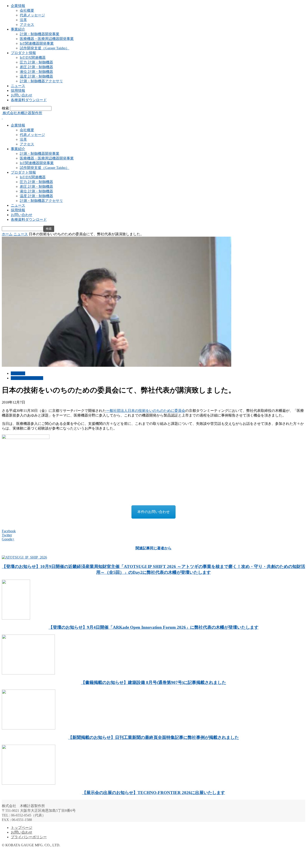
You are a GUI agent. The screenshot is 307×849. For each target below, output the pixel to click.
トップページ (21, 827)
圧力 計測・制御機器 (36, 62)
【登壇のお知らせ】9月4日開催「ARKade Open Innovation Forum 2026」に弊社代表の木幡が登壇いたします (153, 627)
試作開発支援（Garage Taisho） (44, 48)
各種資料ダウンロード (29, 100)
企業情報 (18, 6)
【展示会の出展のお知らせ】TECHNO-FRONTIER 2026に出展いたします (153, 792)
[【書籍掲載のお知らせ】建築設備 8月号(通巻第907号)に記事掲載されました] (28, 673)
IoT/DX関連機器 (33, 57)
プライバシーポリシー (29, 837)
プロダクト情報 (23, 53)
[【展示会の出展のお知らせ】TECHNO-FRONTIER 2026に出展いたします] (28, 783)
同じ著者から (160, 548)
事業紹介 (18, 29)
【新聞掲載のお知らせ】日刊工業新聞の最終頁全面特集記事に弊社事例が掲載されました (153, 737)
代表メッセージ (32, 15)
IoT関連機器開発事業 (37, 43)
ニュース (18, 86)
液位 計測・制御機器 (36, 72)
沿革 (23, 20)
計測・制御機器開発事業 (39, 34)
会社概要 (27, 10)
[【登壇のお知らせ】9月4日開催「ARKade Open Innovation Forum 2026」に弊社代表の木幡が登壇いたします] (16, 618)
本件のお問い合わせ (153, 512)
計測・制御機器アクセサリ (41, 81)
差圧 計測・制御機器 (36, 67)
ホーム (7, 234)
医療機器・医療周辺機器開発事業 (47, 39)
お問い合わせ (21, 95)
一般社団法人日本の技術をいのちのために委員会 (145, 410)
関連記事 (143, 548)
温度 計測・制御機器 (36, 76)
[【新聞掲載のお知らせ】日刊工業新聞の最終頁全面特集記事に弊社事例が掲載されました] (28, 728)
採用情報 (18, 90)
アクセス (27, 24)
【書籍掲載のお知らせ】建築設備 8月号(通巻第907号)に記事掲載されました (153, 682)
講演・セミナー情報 (27, 378)
